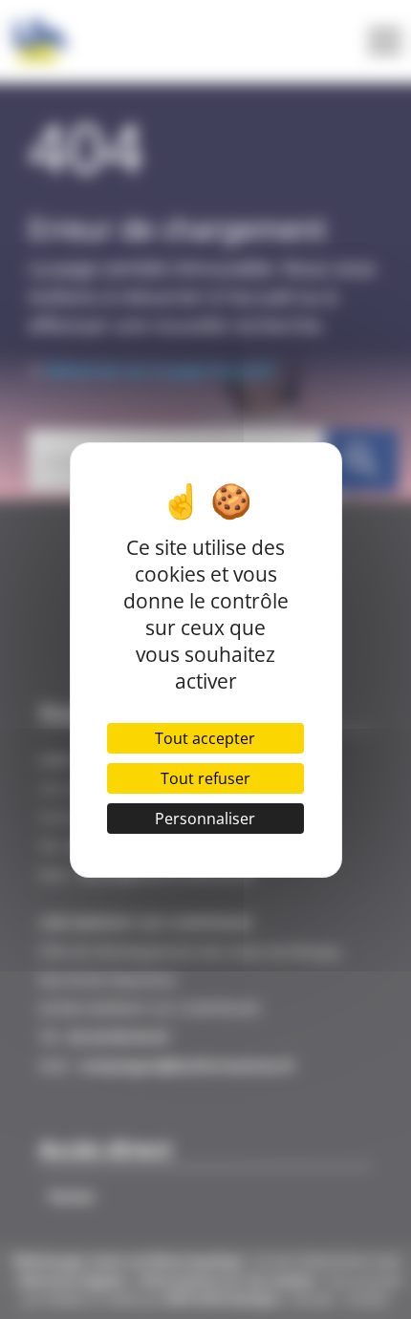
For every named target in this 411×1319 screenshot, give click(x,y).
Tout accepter (205, 738)
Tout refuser (205, 778)
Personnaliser (205, 818)
